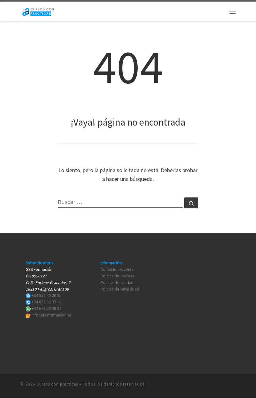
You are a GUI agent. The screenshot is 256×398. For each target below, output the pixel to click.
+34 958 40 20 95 (47, 295)
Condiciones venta (117, 269)
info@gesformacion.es (51, 315)
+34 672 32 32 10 (47, 302)
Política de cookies (117, 276)
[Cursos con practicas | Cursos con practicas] (38, 10)
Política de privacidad (120, 289)
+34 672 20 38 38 (47, 308)
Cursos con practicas (57, 384)
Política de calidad (117, 282)
